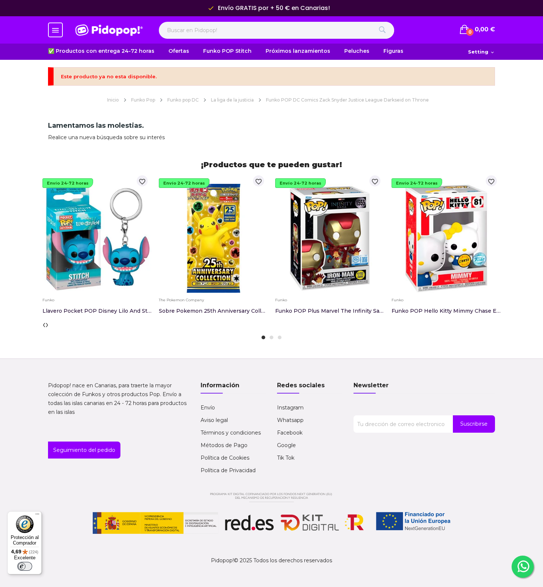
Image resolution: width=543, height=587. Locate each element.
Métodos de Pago (224, 445)
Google (286, 445)
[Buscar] (382, 30)
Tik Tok (285, 457)
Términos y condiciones (231, 432)
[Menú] (37, 515)
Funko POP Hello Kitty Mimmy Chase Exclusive (446, 311)
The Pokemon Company (181, 300)
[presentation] (43, 324)
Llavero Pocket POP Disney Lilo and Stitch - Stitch (96, 311)
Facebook (290, 432)
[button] (263, 337)
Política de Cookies (225, 457)
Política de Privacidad (228, 470)
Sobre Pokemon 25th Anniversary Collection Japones (213, 311)
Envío (208, 407)
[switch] (24, 566)
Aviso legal (214, 420)
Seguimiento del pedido (84, 450)
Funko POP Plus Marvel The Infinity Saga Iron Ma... (329, 311)
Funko (48, 300)
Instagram (290, 407)
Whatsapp (290, 420)
